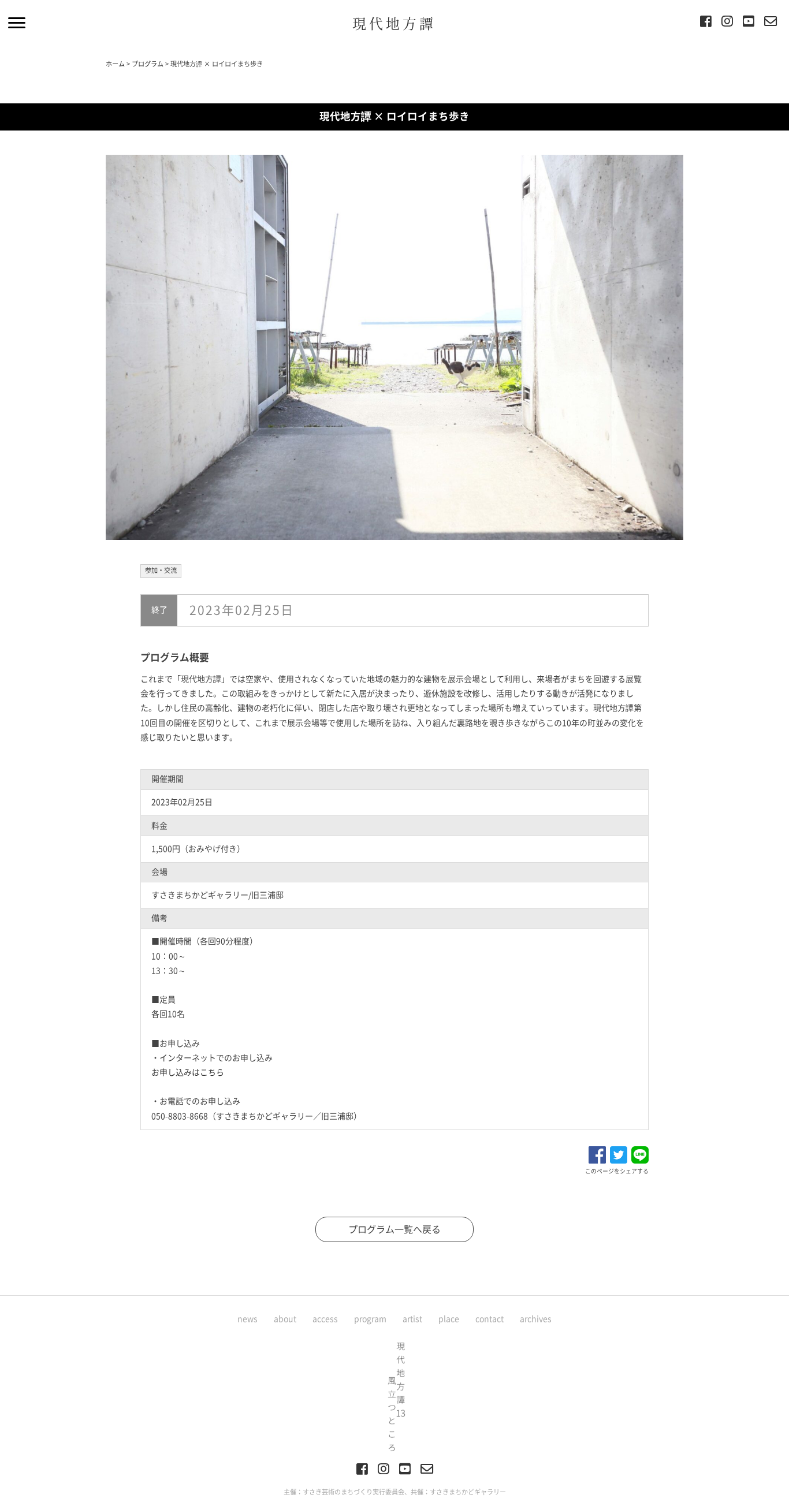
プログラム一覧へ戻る (394, 1229)
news (247, 1319)
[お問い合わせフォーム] (770, 23)
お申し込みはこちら (187, 1072)
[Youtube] (748, 23)
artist (412, 1319)
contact (489, 1319)
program (370, 1319)
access (325, 1319)
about (285, 1319)
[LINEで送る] (640, 1154)
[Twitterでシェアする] (618, 1154)
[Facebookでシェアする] (597, 1154)
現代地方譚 (394, 23)
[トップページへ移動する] (394, 1396)
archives (536, 1319)
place (448, 1319)
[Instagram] (727, 23)
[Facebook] (706, 23)
